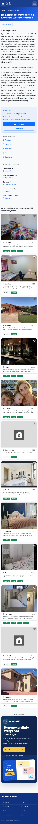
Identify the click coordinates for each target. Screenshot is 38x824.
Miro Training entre (10, 175)
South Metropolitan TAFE (12, 196)
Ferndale (8, 140)
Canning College (9, 182)
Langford (8, 144)
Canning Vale (9, 153)
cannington (9, 171)
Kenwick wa (9, 178)
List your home (19, 124)
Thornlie (8, 198)
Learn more (19, 129)
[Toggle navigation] (34, 4)
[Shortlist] (34, 216)
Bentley (7, 191)
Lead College (8, 168)
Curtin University (9, 189)
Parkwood (8, 148)
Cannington (9, 157)
